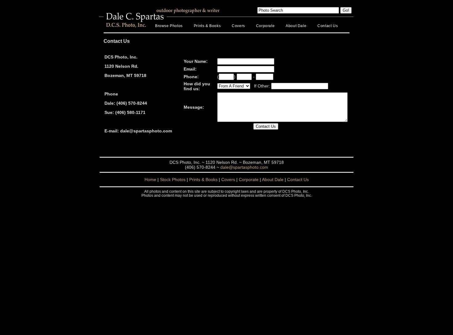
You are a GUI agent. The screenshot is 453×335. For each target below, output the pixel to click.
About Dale (296, 26)
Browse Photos (169, 26)
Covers (238, 26)
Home (150, 179)
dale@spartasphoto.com (244, 167)
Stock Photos (173, 179)
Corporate (265, 26)
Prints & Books (207, 26)
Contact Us (327, 26)
